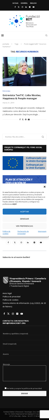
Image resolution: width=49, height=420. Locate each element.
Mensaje (6, 364)
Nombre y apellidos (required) (15, 334)
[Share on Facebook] (20, 119)
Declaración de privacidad (23, 232)
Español (24, 3)
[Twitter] (18, 7)
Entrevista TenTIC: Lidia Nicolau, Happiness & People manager (22, 97)
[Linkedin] (26, 7)
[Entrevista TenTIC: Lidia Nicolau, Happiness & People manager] (24, 71)
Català (15, 3)
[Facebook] (15, 7)
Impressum (42, 231)
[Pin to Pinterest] (26, 119)
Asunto (6, 354)
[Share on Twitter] (23, 119)
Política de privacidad (11, 296)
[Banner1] (24, 163)
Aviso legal (7, 293)
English (33, 3)
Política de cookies (6, 232)
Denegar (24, 218)
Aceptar (24, 211)
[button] (44, 187)
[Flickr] (29, 7)
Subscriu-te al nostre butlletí (16, 257)
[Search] (46, 35)
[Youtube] (33, 7)
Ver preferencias (24, 226)
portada (6, 44)
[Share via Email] (29, 119)
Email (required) (9, 344)
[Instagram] (22, 7)
